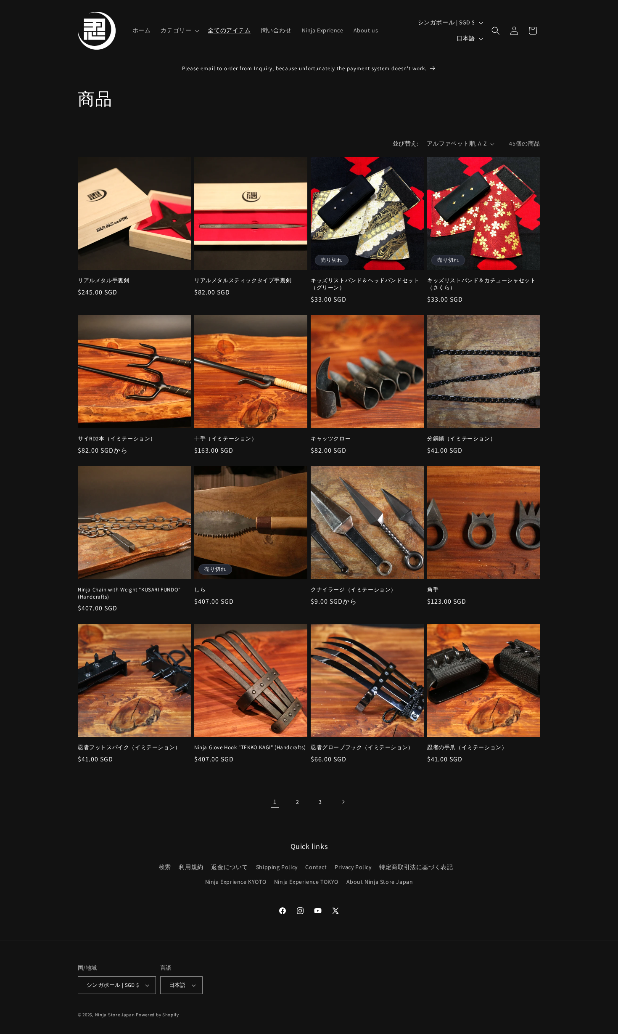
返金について (229, 867)
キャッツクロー (331, 438)
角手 (432, 589)
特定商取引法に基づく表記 (416, 867)
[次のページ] (343, 802)
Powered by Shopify (157, 1015)
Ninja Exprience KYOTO (236, 882)
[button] (179, 30)
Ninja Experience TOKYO (306, 882)
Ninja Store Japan (115, 1015)
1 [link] (275, 801)
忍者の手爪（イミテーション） (467, 747)
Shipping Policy (277, 867)
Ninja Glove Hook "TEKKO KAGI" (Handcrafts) (250, 747)
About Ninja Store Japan (379, 882)
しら (200, 589)
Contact (316, 867)
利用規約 (191, 867)
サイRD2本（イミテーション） (117, 438)
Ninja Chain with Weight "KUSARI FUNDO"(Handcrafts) (129, 593)
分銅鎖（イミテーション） (461, 438)
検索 (165, 867)
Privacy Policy (353, 867)
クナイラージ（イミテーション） (353, 589)
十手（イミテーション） (225, 438)
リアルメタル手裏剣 (103, 280)
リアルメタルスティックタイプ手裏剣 (242, 280)
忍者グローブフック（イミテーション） (362, 747)
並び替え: (405, 143)
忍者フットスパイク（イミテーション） (129, 747)
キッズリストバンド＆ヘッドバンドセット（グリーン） (365, 284)
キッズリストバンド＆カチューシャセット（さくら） (481, 284)
